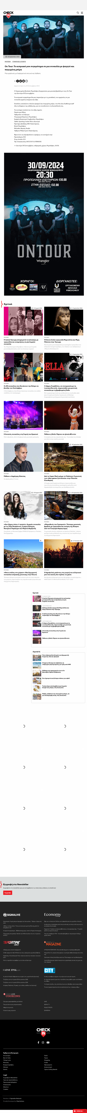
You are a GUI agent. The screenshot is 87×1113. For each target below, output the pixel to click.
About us (6, 1087)
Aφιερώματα (48, 1065)
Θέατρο (5, 1067)
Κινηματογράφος (8, 1065)
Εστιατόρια (6, 1055)
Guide (46, 1062)
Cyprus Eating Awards (50, 1069)
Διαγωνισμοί (48, 1067)
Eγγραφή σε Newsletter (10, 1077)
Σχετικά (8, 304)
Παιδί (46, 1055)
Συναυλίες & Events (19, 61)
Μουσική (8, 61)
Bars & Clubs (7, 1058)
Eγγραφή (8, 893)
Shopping (47, 1060)
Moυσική (6, 1062)
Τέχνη (46, 1058)
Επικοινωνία (7, 1084)
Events (5, 1069)
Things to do (7, 1060)
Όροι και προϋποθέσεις (10, 1080)
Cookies (5, 1089)
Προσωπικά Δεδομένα (10, 1082)
